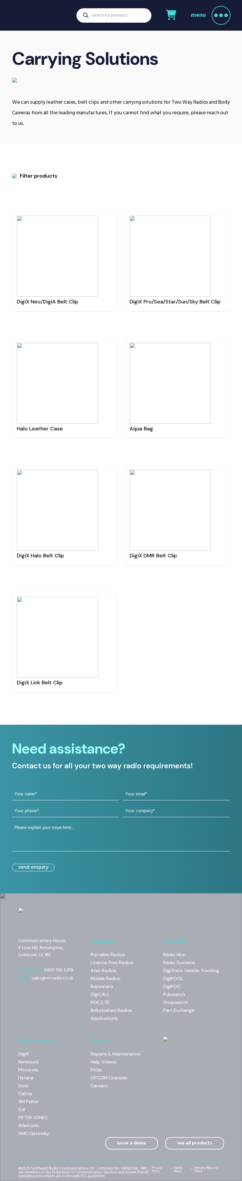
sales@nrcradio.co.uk (45, 978)
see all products (194, 1143)
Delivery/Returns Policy (206, 1170)
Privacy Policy (157, 1170)
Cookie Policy (178, 1170)
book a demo (131, 1143)
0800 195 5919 (45, 970)
